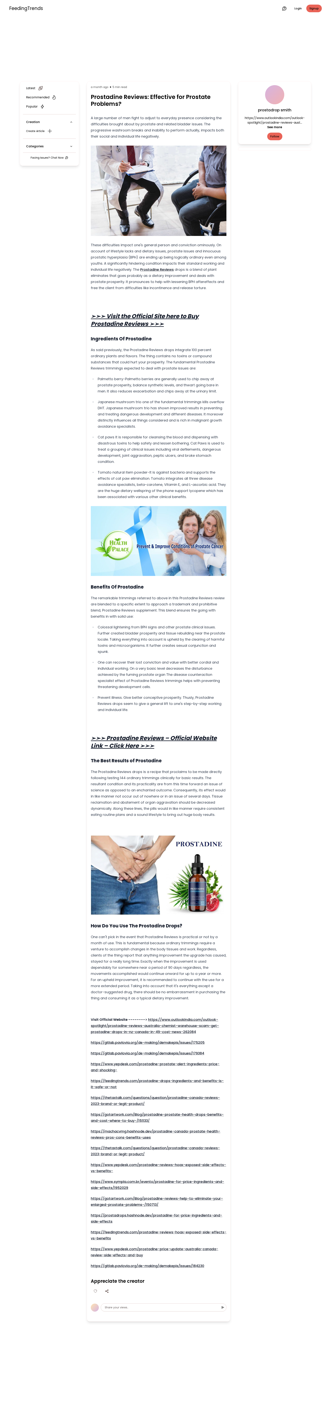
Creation (33, 122)
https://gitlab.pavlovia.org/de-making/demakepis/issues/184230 (147, 1265)
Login (298, 8)
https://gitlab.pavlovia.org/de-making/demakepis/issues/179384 (147, 1053)
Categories (35, 146)
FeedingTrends (26, 8)
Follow (274, 136)
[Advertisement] (165, 48)
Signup (314, 8)
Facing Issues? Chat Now (47, 158)
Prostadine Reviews (157, 269)
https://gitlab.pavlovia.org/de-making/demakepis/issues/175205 (148, 1042)
